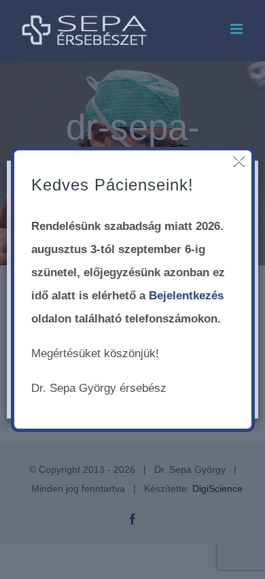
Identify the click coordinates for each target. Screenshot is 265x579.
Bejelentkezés (186, 295)
